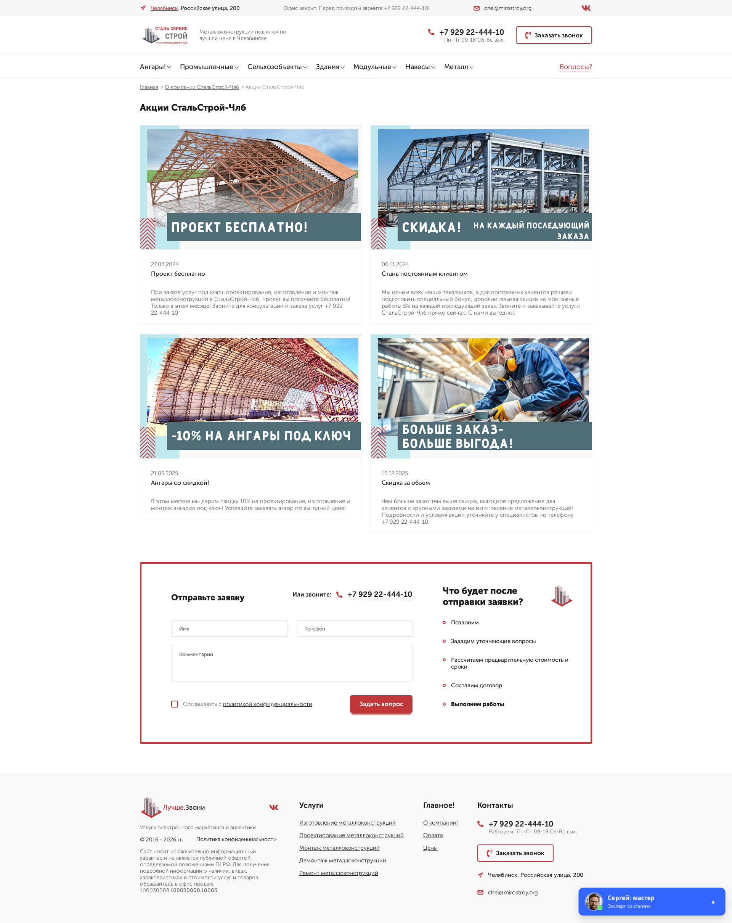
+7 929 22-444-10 (472, 32)
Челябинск (164, 8)
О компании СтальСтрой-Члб (202, 87)
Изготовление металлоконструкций (347, 822)
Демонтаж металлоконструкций (342, 860)
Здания (327, 67)
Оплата (433, 835)
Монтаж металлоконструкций (339, 847)
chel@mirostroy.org (507, 8)
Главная (149, 87)
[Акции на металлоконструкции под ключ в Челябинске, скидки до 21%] (166, 35)
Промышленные (206, 67)
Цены (430, 847)
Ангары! (153, 67)
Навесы (417, 67)
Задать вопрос (381, 704)
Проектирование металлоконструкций (351, 835)
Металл (456, 67)
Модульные (372, 67)
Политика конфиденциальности (236, 839)
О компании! (440, 822)
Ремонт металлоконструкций (338, 873)
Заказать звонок (559, 35)
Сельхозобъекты (274, 67)
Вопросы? (576, 67)
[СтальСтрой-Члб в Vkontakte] (586, 8)
